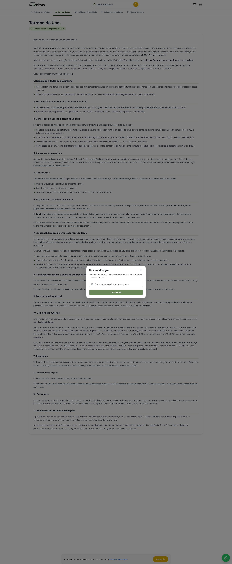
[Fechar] (140, 270)
